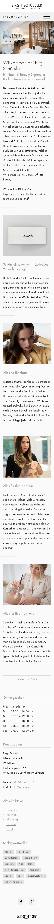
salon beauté (24, 851)
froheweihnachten (13, 881)
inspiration (34, 869)
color (20, 875)
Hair (21, 863)
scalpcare (9, 863)
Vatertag (11, 814)
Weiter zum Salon (27, 679)
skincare (9, 875)
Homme (11, 824)
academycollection (36, 875)
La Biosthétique (11, 857)
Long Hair (12, 810)
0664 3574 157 (18, 16)
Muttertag (12, 819)
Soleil (9, 829)
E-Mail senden (22, 787)
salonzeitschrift (30, 857)
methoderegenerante (14, 869)
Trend (30, 863)
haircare (9, 851)
